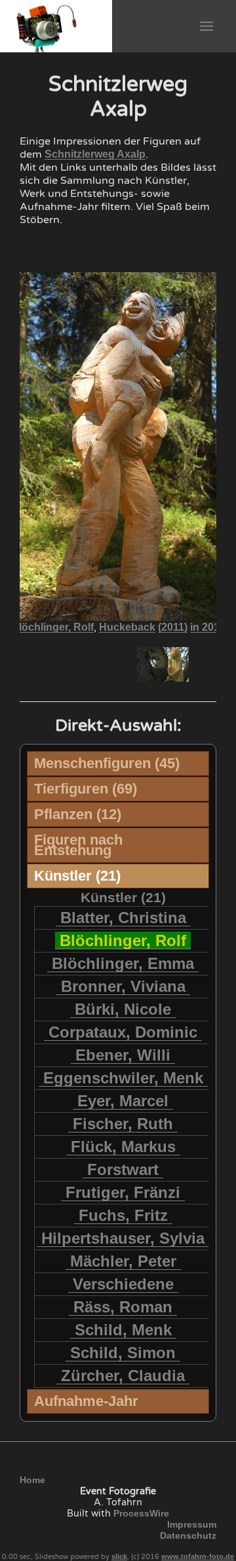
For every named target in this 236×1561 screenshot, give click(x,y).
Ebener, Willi (123, 1055)
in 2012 (208, 627)
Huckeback (127, 627)
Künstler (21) (77, 876)
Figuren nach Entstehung (78, 845)
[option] (74, 664)
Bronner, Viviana (123, 986)
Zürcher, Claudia (122, 1375)
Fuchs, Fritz (123, 1215)
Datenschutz (188, 1535)
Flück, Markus (123, 1146)
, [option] (118, 627)
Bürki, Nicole (123, 1009)
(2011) (172, 627)
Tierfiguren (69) (85, 788)
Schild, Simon (123, 1352)
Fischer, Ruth (123, 1123)
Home (32, 1480)
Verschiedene (123, 1284)
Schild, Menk (123, 1330)
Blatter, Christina (123, 917)
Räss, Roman (123, 1307)
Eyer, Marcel (123, 1101)
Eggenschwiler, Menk (123, 1078)
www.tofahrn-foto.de (197, 1556)
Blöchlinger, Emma (123, 963)
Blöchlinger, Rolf (52, 627)
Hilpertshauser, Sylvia (123, 1238)
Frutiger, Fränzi (123, 1192)
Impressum (191, 1524)
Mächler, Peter (123, 1261)
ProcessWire (141, 1513)
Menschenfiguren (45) (107, 763)
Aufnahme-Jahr (86, 1401)
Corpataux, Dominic (123, 1032)
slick (119, 1556)
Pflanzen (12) (77, 814)
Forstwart (123, 1169)
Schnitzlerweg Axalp (95, 154)
